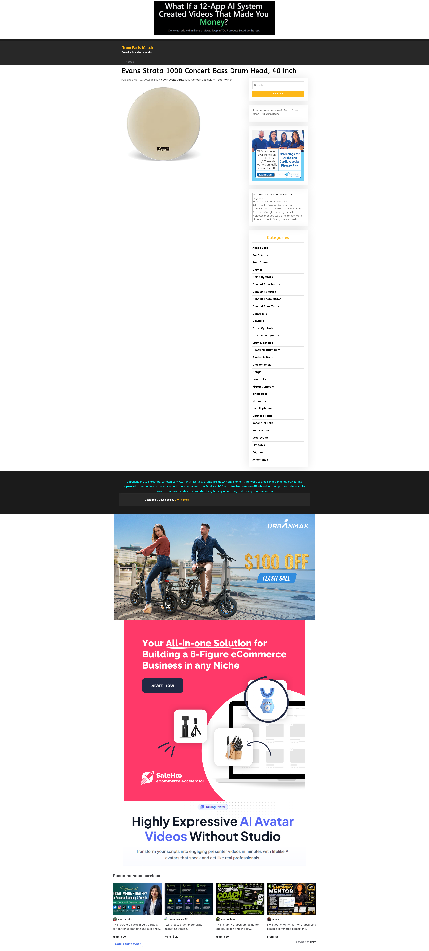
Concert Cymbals (264, 291)
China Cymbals (262, 277)
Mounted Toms (262, 416)
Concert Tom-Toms (265, 306)
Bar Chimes (260, 255)
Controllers (259, 313)
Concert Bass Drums (266, 284)
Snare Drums (261, 430)
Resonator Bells (262, 423)
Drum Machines (262, 343)
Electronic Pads (262, 357)
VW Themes (181, 499)
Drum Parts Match (137, 47)
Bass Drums (260, 262)
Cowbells (258, 321)
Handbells (259, 379)
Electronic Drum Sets (266, 350)
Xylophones (260, 459)
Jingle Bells (259, 394)
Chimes (257, 270)
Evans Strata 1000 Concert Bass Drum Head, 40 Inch (200, 79)
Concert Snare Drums (266, 299)
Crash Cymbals (262, 328)
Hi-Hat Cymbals (263, 386)
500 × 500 (160, 79)
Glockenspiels (261, 364)
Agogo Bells (260, 248)
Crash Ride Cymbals (266, 335)
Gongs (256, 372)
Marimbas (259, 401)
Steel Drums (260, 437)
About (130, 61)
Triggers (258, 452)
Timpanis (258, 445)
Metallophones (262, 408)
